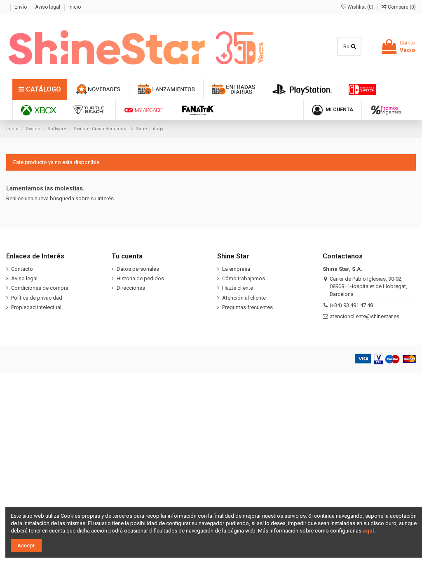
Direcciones (131, 288)
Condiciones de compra (39, 288)
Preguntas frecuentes (247, 307)
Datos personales (138, 269)
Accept (26, 545)
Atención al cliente (244, 298)
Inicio (74, 7)
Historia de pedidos (140, 278)
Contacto (22, 269)
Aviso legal (48, 7)
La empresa (236, 269)
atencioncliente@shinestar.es (364, 316)
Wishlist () (360, 7)
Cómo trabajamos (243, 278)
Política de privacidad (36, 298)
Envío (21, 7)
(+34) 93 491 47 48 (351, 305)
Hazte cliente (237, 288)
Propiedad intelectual (36, 307)
